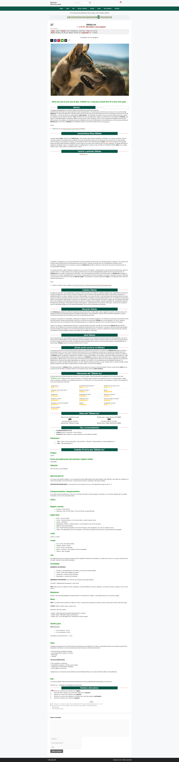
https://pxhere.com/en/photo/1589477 (74, 128)
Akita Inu (107, 121)
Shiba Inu (73, 141)
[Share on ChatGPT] (65, 40)
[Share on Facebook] (55, 40)
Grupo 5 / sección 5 (57, 705)
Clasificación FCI (77, 704)
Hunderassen (89, 704)
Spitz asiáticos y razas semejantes (88, 705)
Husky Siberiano (110, 143)
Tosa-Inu (105, 115)
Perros (61, 8)
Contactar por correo (117, 760)
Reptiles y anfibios (82, 8)
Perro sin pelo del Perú (58, 708)
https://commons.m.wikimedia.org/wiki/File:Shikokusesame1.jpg (92, 285)
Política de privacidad (127, 760)
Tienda (99, 8)
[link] (89, 69)
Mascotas (53, 2)
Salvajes (92, 8)
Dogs (84, 704)
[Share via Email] (62, 40)
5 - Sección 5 (62, 704)
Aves (73, 8)
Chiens (71, 704)
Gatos (67, 8)
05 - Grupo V (55, 704)
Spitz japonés (55, 707)
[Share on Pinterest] (58, 40)
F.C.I (56, 685)
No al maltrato (108, 8)
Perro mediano (66, 705)
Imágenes (117, 8)
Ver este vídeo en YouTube (70, 421)
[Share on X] (51, 40)
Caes (67, 704)
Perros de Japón (74, 705)
